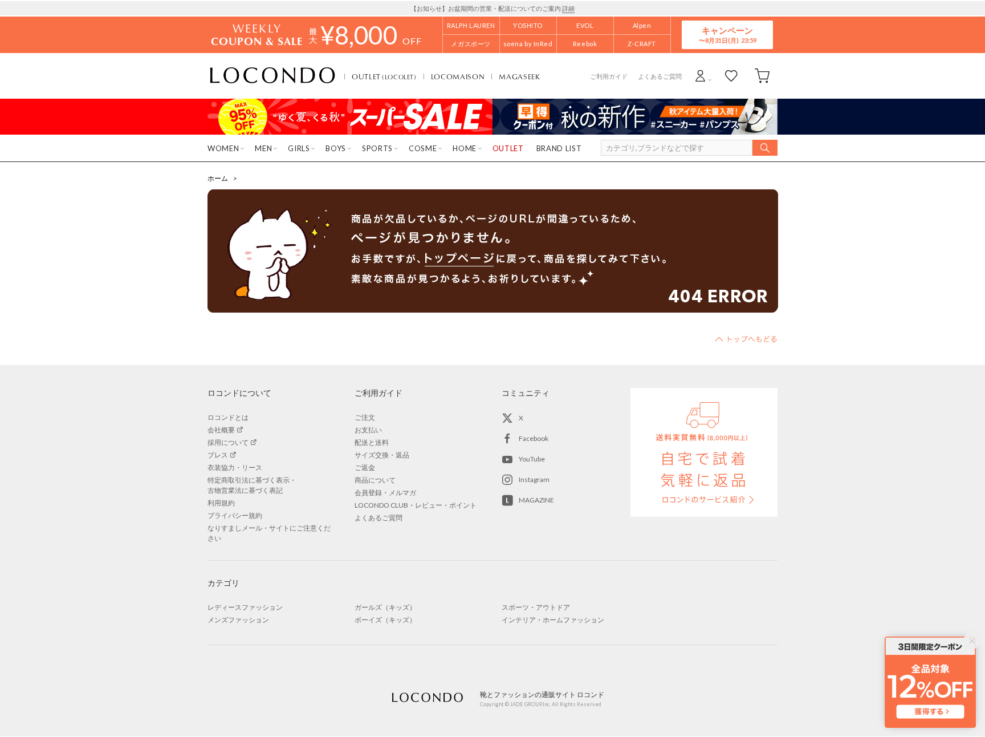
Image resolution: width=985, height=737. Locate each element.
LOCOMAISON (458, 76)
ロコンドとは (228, 417)
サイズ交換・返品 (382, 455)
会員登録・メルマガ (385, 492)
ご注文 (365, 417)
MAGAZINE (536, 500)
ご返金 (365, 467)
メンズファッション (238, 619)
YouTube (532, 459)
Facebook (533, 438)
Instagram (534, 479)
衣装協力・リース (234, 467)
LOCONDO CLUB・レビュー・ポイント (416, 505)
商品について (375, 480)
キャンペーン (727, 34)
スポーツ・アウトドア (536, 607)
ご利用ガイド (609, 76)
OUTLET (384, 76)
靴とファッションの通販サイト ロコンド (272, 75)
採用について (228, 442)
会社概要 (221, 430)
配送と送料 (372, 442)
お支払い (368, 430)
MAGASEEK (519, 76)
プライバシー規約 (234, 515)
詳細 (568, 8)
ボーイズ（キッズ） (385, 619)
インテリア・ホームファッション (553, 619)
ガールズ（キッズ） (385, 607)
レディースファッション (245, 607)
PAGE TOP (746, 338)
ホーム (217, 178)
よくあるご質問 (660, 76)
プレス (217, 455)
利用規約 (221, 503)
